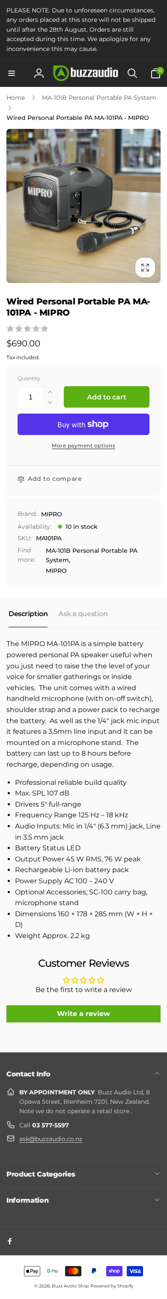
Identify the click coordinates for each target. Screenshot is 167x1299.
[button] (11, 73)
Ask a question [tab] (82, 614)
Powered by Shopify (111, 1286)
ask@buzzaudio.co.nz (50, 1139)
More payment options (83, 445)
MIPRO (51, 514)
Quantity (29, 378)
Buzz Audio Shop (70, 1286)
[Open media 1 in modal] (83, 206)
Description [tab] (28, 614)
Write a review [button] (83, 1014)
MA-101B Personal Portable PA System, (91, 555)
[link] (83, 30)
